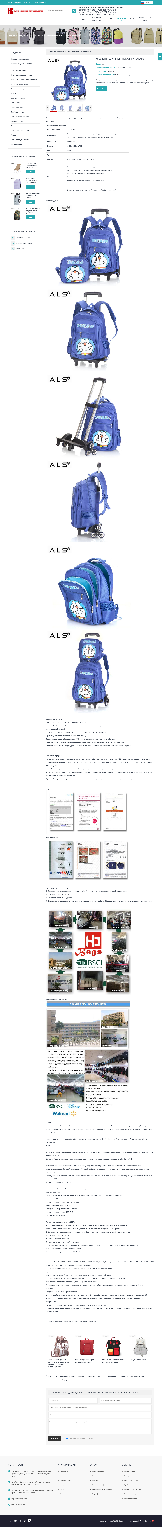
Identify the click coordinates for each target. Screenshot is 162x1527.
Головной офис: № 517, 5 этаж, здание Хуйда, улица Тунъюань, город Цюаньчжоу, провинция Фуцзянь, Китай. (32, 1473)
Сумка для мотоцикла (132, 1489)
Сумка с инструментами (20, 130)
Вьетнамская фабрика (101, 1485)
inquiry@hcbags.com (19, 3)
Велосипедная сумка (19, 89)
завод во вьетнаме (96, 19)
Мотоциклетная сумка (19, 84)
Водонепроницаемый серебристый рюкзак (33, 195)
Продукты (121, 19)
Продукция (64, 1489)
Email (101, 88)
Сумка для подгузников (20, 117)
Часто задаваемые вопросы (103, 1476)
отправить (55, 1438)
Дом (84, 19)
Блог (132, 19)
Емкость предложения (105, 75)
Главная (11, 36)
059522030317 (21, 249)
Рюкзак (13, 93)
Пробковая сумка (17, 112)
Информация (67, 1464)
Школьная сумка (36, 36)
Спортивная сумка (18, 98)
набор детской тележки (69, 1380)
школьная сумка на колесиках (132, 1376)
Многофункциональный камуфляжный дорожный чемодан (33, 211)
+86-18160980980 (39, 3)
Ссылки (127, 1464)
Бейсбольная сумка (131, 1480)
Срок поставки (102, 71)
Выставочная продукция (20, 59)
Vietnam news (65, 1480)
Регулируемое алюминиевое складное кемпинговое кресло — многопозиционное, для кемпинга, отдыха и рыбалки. (33, 165)
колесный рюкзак (94, 1376)
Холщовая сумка (17, 107)
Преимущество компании (102, 1489)
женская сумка (16, 144)
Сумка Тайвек (16, 103)
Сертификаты (97, 1494)
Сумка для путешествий (20, 140)
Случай (95, 1480)
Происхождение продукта (106, 68)
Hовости (63, 1476)
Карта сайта (64, 1494)
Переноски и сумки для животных (24, 80)
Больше (30, 172)
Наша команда (98, 1471)
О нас (110, 19)
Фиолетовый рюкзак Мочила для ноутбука (31, 180)
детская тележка (111, 1376)
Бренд (98, 64)
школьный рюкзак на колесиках (72, 1376)
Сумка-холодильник (18, 70)
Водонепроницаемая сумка (21, 75)
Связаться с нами (145, 19)
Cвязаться (15, 1464)
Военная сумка (16, 126)
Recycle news (65, 1485)
